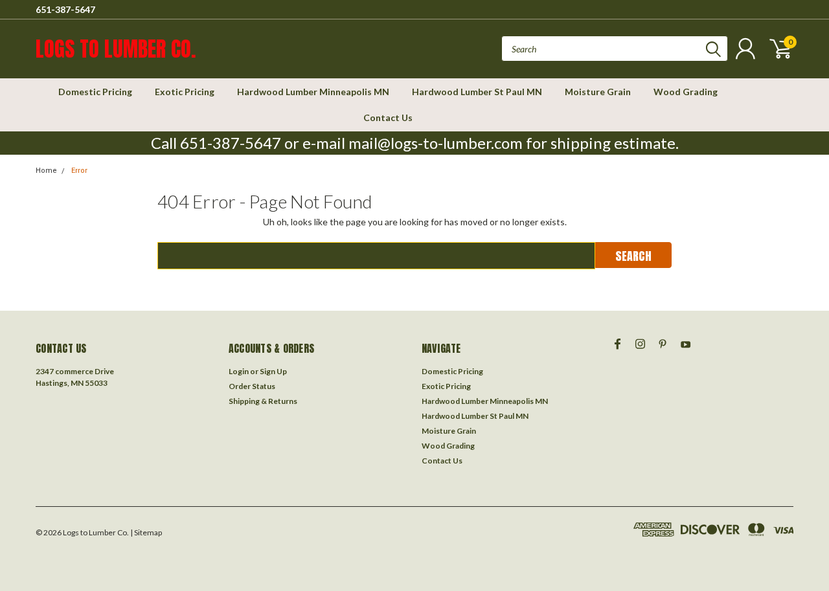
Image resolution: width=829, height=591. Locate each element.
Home (46, 170)
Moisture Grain (598, 91)
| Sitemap (146, 532)
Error (79, 170)
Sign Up (273, 371)
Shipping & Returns (263, 401)
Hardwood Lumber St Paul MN (477, 91)
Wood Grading (685, 91)
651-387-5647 (65, 9)
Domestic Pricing (95, 91)
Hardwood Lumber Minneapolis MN (313, 91)
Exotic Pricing (184, 91)
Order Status (252, 386)
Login (239, 371)
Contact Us (388, 117)
